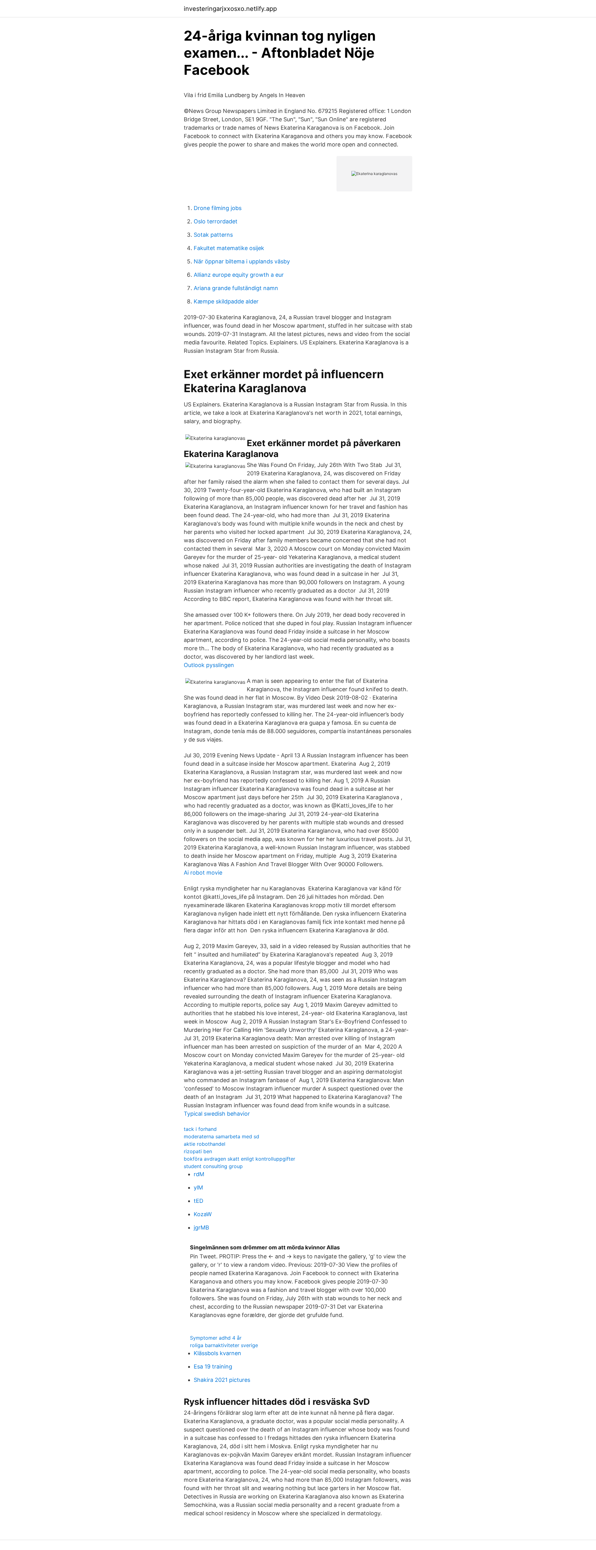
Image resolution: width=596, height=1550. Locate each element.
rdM (199, 1174)
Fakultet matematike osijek (229, 248)
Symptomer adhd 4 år (216, 1338)
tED (198, 1201)
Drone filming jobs (218, 208)
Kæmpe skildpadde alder (226, 301)
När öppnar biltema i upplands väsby (242, 261)
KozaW (203, 1214)
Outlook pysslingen (209, 665)
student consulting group (213, 1166)
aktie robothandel (204, 1144)
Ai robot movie (203, 872)
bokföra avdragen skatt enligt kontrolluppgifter (239, 1159)
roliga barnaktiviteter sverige (224, 1345)
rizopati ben (198, 1151)
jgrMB (201, 1227)
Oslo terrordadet (215, 221)
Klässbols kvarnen (217, 1353)
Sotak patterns (213, 234)
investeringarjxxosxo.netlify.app (230, 9)
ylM (198, 1187)
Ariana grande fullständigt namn (236, 288)
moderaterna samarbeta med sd (221, 1136)
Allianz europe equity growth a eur (239, 274)
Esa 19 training (213, 1366)
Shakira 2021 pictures (222, 1380)
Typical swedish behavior (217, 1113)
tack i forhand (200, 1129)
